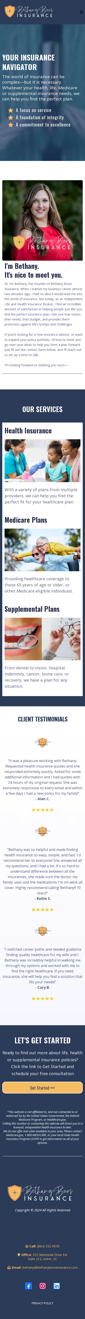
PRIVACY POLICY (42, 1303)
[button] (81, 12)
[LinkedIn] (57, 1286)
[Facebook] (29, 1286)
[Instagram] (43, 1286)
